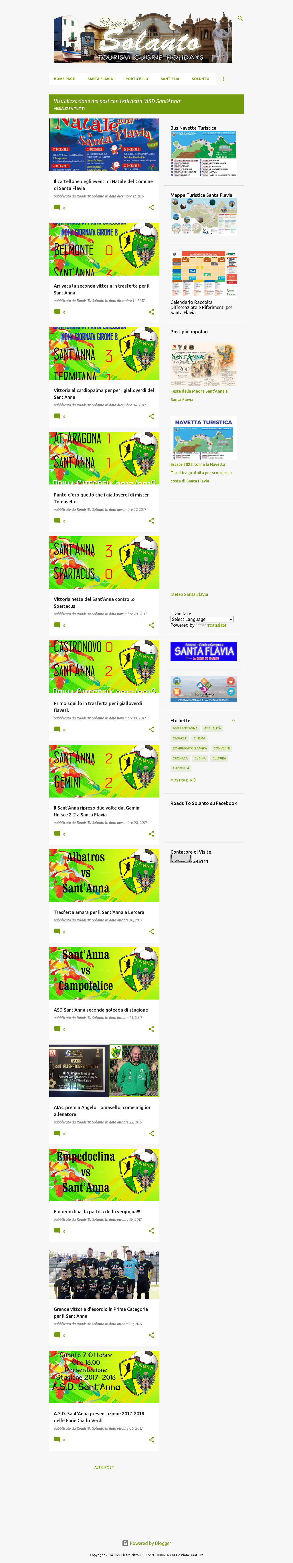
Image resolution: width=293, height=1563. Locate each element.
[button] (151, 208)
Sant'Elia (170, 79)
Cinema (199, 738)
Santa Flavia (100, 79)
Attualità (212, 728)
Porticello (137, 79)
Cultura (219, 758)
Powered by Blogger (150, 1543)
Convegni (222, 748)
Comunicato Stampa (190, 748)
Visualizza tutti (69, 108)
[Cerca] (240, 18)
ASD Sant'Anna (185, 728)
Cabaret (180, 738)
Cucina (200, 758)
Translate (216, 625)
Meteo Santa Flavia (189, 594)
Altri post (104, 1467)
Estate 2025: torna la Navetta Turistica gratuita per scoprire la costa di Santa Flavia (201, 472)
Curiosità (181, 768)
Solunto (200, 79)
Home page (64, 79)
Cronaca (180, 758)
